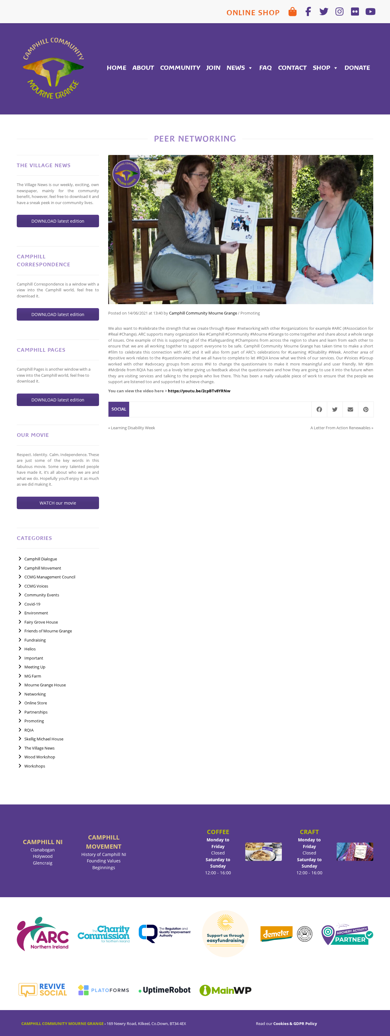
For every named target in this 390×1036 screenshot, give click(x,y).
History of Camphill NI (103, 854)
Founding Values (104, 861)
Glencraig (42, 863)
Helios (30, 649)
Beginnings (103, 867)
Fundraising (35, 640)
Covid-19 (32, 604)
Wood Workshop (39, 757)
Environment (36, 613)
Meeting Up (34, 667)
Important (33, 658)
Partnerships (36, 712)
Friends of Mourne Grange (48, 631)
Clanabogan (42, 850)
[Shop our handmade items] (292, 11)
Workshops (34, 766)
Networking (35, 694)
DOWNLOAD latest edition (57, 221)
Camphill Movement (42, 568)
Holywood (43, 856)
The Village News (39, 748)
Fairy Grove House (41, 622)
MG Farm (32, 676)
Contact (292, 67)
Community (180, 67)
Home (116, 67)
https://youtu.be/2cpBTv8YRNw (199, 391)
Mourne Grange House (45, 685)
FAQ (265, 67)
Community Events (41, 595)
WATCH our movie (58, 503)
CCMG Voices (36, 586)
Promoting (34, 721)
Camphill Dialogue (40, 559)
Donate (357, 67)
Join (213, 67)
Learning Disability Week (133, 427)
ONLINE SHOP (253, 13)
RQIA (29, 730)
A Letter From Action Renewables (340, 427)
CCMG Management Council (49, 577)
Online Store (35, 703)
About (143, 67)
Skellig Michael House (43, 739)
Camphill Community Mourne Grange (203, 313)
